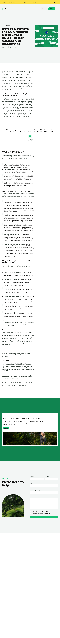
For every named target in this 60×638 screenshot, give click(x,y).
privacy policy (45, 511)
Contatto (51, 8)
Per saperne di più (52, 2)
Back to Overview (7, 25)
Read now (6, 428)
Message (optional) (34, 496)
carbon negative (7, 107)
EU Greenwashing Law (17, 74)
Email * (31, 483)
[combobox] (44, 492)
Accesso (43, 8)
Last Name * (47, 476)
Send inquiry (44, 517)
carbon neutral (20, 77)
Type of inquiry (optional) (35, 490)
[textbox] (37, 479)
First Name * (32, 476)
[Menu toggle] (57, 8)
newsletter (28, 376)
